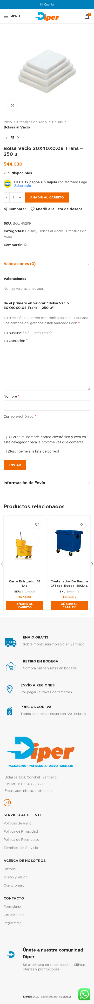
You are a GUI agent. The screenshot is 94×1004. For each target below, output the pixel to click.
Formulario (12, 906)
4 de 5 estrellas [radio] (47, 333)
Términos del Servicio (21, 848)
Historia (10, 869)
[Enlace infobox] (47, 642)
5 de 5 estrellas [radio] (50, 333)
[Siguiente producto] (18, 138)
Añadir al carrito (47, 197)
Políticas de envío (18, 823)
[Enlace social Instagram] (7, 802)
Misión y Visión (15, 877)
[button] (24, 605)
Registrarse (12, 923)
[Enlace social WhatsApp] (25, 245)
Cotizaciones (14, 915)
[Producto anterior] (6, 138)
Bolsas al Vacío (17, 127)
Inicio (8, 122)
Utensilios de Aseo (32, 122)
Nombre (12, 396)
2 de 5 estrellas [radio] (39, 333)
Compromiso (14, 885)
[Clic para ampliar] (12, 105)
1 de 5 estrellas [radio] (36, 333)
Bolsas (57, 122)
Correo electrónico (20, 416)
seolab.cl (65, 996)
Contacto (14, 898)
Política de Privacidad (21, 831)
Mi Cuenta (47, 4)
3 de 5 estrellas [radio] (43, 333)
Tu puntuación (16, 333)
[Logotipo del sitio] (47, 16)
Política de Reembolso (21, 840)
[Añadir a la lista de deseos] (37, 524)
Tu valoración (16, 341)
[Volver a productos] (12, 138)
